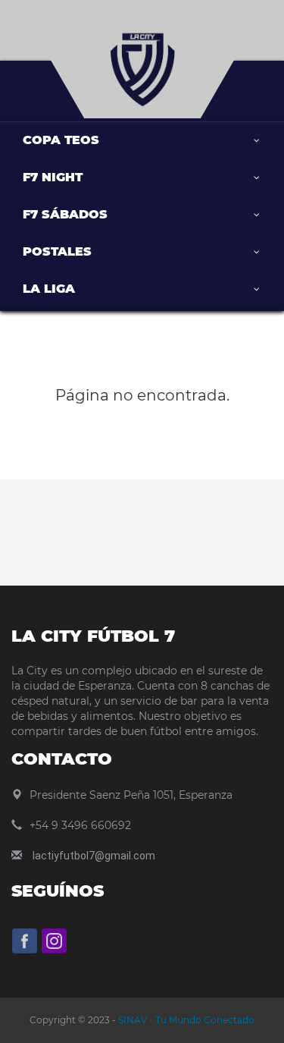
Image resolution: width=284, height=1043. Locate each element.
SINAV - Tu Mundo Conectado (185, 1020)
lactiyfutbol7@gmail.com (94, 856)
